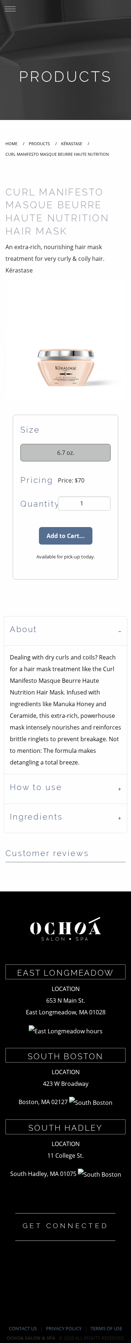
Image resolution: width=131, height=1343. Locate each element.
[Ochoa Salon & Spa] (65, 929)
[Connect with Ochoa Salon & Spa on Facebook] (16, 1273)
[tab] (65, 630)
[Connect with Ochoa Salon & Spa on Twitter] (49, 1273)
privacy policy (64, 1328)
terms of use (106, 1328)
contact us (23, 1328)
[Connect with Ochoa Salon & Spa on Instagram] (82, 1273)
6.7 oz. (65, 453)
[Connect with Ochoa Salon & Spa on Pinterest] (114, 1273)
